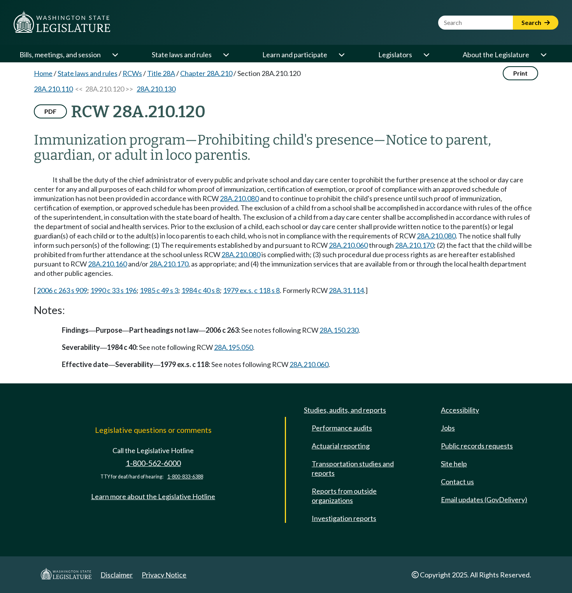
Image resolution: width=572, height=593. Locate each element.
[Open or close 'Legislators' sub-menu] (426, 54)
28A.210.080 (239, 198)
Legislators (395, 54)
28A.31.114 (346, 290)
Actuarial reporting (341, 445)
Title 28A (161, 73)
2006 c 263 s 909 (62, 290)
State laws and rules (182, 54)
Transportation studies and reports (353, 468)
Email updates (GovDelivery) (484, 499)
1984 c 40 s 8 (200, 290)
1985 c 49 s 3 (159, 290)
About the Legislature (496, 54)
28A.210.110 (53, 89)
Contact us (457, 481)
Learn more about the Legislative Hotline (153, 496)
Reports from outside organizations (344, 496)
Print (520, 73)
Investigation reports (344, 518)
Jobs (448, 428)
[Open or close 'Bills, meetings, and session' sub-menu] (114, 54)
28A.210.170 (414, 245)
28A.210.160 (107, 263)
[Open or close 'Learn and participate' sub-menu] (341, 54)
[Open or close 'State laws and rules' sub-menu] (225, 54)
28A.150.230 (338, 330)
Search (531, 22)
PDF (50, 111)
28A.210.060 (348, 245)
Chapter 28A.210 (206, 73)
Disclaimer (116, 574)
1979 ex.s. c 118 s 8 (251, 290)
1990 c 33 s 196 (113, 290)
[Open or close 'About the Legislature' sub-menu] (543, 54)
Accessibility (460, 410)
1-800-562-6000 (153, 463)
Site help (454, 463)
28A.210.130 (156, 89)
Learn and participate (294, 54)
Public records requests (477, 445)
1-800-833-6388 (185, 477)
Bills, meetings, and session (60, 54)
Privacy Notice (164, 574)
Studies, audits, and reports (345, 410)
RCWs (132, 73)
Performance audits (342, 428)
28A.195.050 (233, 347)
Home (43, 73)
